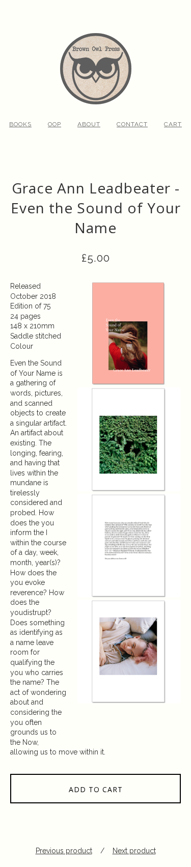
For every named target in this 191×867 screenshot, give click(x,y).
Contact (132, 124)
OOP (54, 124)
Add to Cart (96, 789)
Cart (173, 124)
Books (20, 124)
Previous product (64, 851)
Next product (134, 851)
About (88, 124)
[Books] (95, 53)
